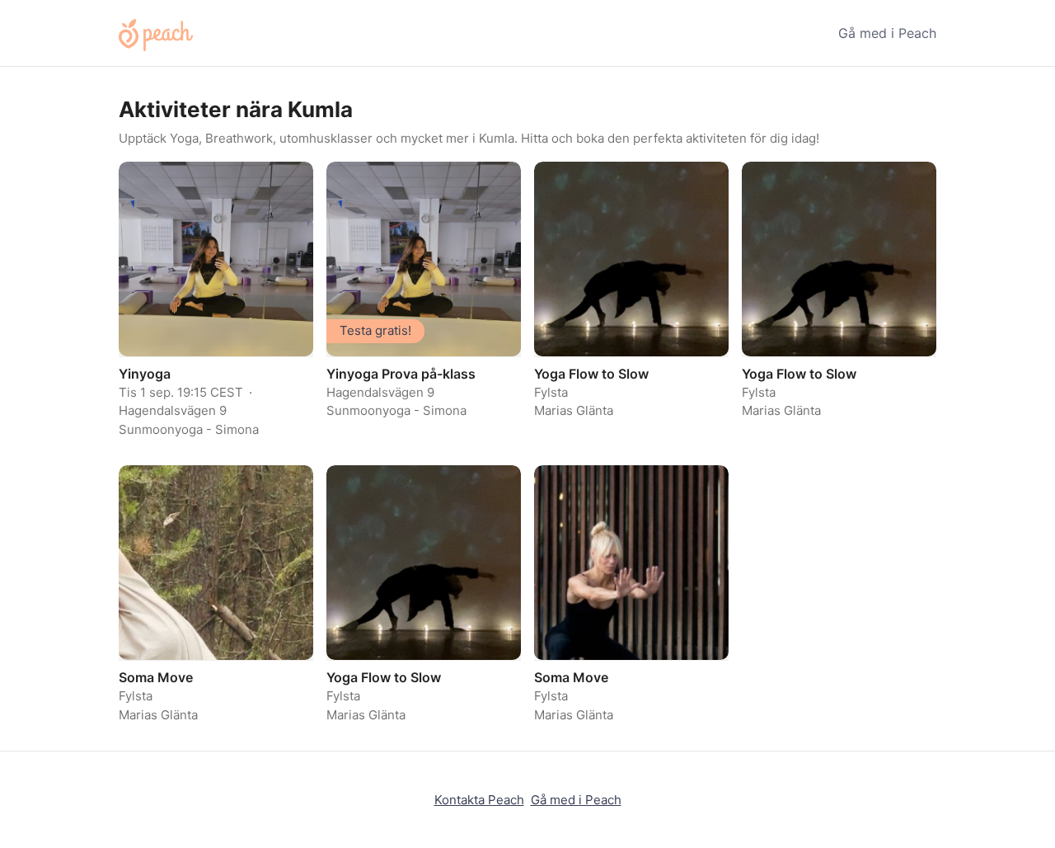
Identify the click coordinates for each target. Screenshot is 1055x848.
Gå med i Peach (887, 33)
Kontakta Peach (479, 800)
